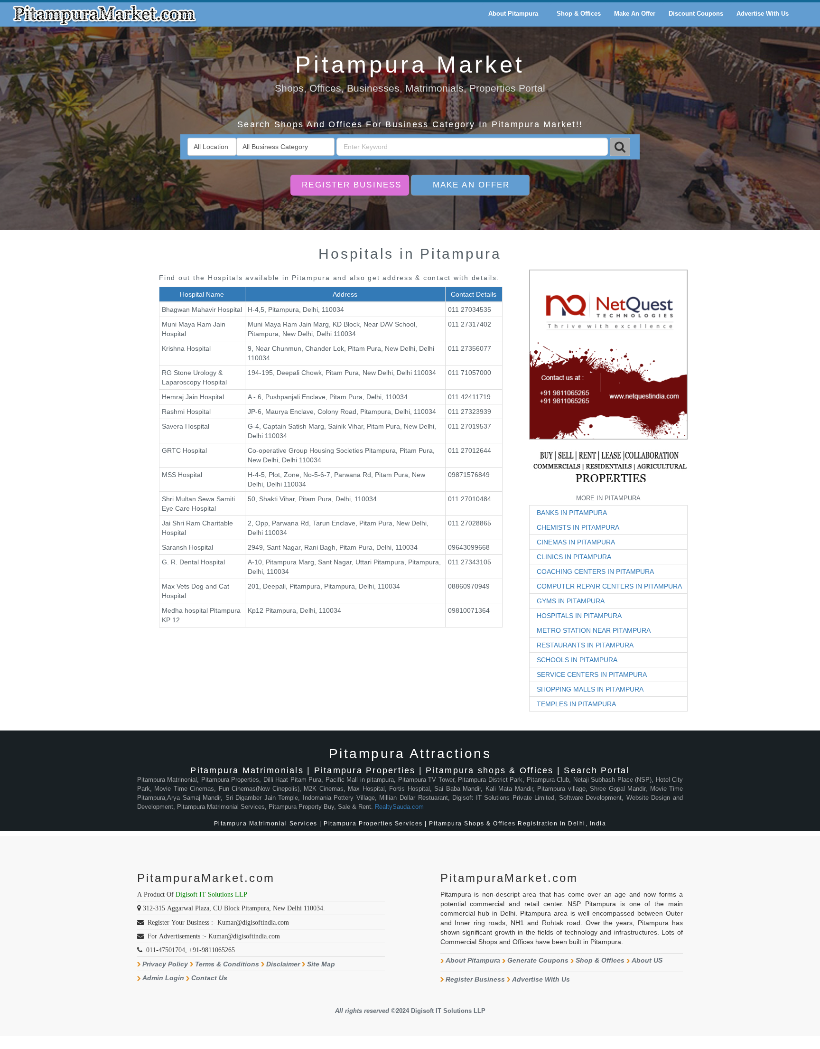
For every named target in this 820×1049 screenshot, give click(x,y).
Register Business (351, 184)
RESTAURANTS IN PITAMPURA (585, 645)
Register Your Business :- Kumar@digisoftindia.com (218, 922)
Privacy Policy (165, 964)
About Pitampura (473, 960)
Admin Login (163, 978)
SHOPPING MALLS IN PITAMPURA (590, 689)
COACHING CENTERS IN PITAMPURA (595, 571)
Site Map (321, 964)
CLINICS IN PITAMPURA (574, 557)
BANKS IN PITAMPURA (572, 512)
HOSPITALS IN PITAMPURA (579, 615)
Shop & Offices (600, 960)
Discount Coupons (696, 13)
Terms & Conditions (227, 964)
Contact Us (209, 978)
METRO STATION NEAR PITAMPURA (594, 630)
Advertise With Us (541, 979)
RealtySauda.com (399, 807)
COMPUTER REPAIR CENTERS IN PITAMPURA (609, 586)
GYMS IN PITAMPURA (571, 601)
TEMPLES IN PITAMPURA (576, 704)
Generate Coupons (537, 960)
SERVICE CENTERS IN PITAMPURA (592, 674)
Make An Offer (471, 184)
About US (647, 960)
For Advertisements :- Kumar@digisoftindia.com (214, 936)
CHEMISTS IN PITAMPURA (578, 527)
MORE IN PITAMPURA (608, 498)
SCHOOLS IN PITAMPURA (577, 660)
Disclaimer (283, 964)
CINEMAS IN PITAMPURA (576, 542)
